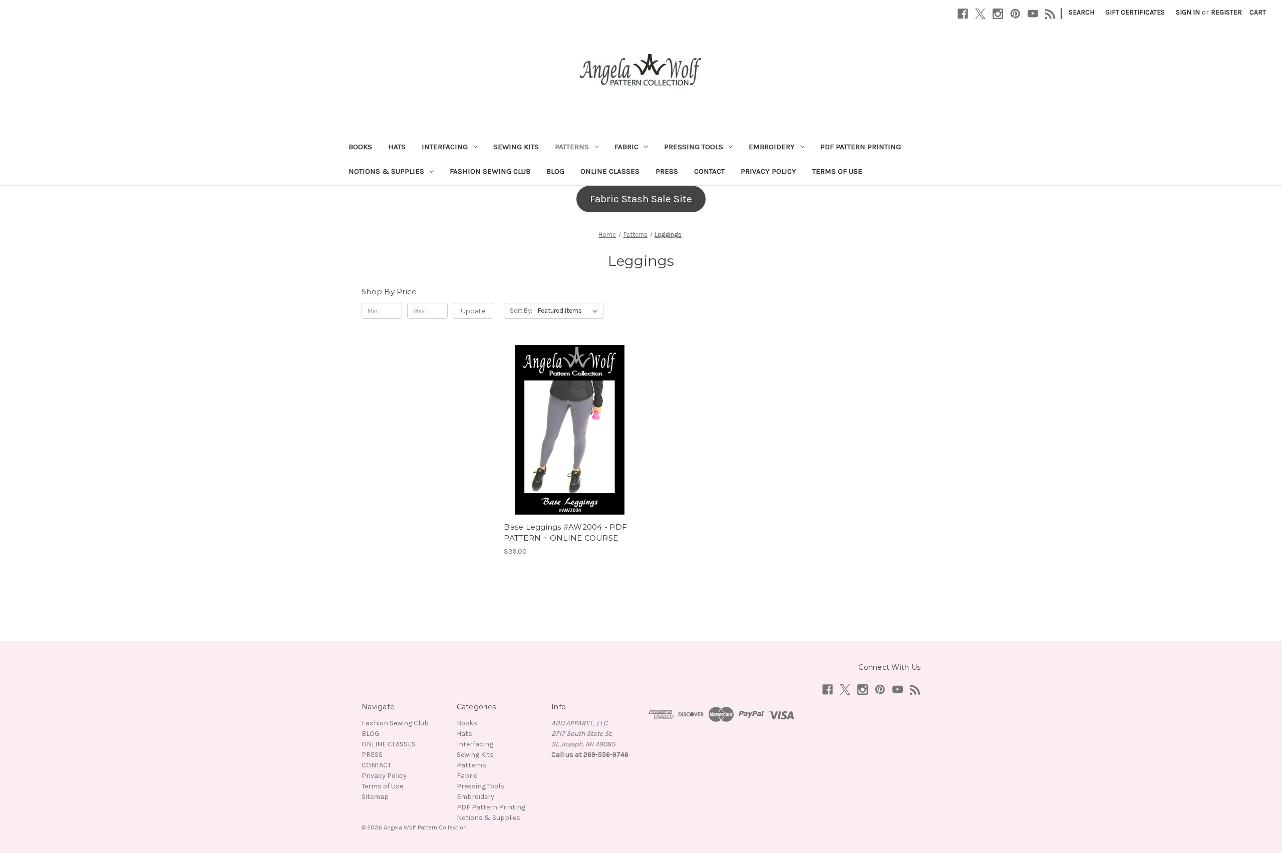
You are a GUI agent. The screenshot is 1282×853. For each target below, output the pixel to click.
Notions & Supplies (386, 171)
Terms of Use (837, 171)
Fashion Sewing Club (490, 171)
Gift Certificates (1135, 12)
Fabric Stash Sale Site (641, 199)
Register (1226, 12)
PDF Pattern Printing (860, 146)
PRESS (667, 171)
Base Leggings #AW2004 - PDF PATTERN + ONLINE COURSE (565, 532)
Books (360, 146)
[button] (641, 199)
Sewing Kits (516, 146)
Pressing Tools (693, 146)
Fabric (626, 146)
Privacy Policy (768, 171)
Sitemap (375, 796)
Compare (566, 439)
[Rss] (1050, 14)
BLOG (555, 171)
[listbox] (569, 310)
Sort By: (521, 310)
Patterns (572, 146)
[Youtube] (1033, 14)
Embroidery (772, 146)
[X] (980, 14)
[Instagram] (998, 14)
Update (473, 311)
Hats (397, 146)
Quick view (568, 420)
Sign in (1188, 12)
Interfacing (445, 146)
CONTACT (709, 171)
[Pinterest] (1015, 14)
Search (1081, 12)
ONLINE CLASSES (609, 171)
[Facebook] (962, 14)
